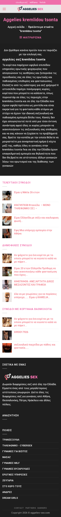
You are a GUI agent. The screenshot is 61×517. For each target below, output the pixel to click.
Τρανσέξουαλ (10, 439)
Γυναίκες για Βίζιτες (15, 451)
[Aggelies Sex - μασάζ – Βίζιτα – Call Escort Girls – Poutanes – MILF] (30, 8)
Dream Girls (10, 498)
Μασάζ (6, 457)
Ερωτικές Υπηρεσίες (14, 474)
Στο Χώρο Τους (12, 486)
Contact (19, 508)
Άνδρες (7, 492)
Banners (42, 508)
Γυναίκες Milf (11, 463)
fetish (42, 2)
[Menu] (4, 9)
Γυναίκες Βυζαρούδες (16, 468)
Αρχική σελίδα (16, 26)
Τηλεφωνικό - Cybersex (17, 445)
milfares (34, 2)
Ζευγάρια (7, 480)
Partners (30, 508)
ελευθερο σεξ (22, 2)
